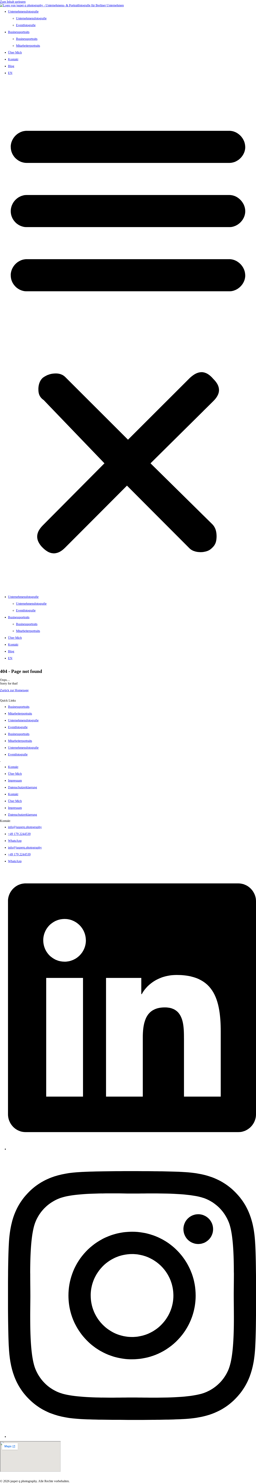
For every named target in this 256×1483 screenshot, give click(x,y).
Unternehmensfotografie (23, 11)
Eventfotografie (26, 25)
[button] (128, 334)
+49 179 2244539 (19, 834)
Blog (11, 66)
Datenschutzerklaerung (22, 787)
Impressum (15, 780)
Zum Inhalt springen (13, 1)
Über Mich (15, 52)
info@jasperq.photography (25, 827)
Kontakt (13, 59)
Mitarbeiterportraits (28, 45)
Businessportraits (18, 32)
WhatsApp (15, 840)
